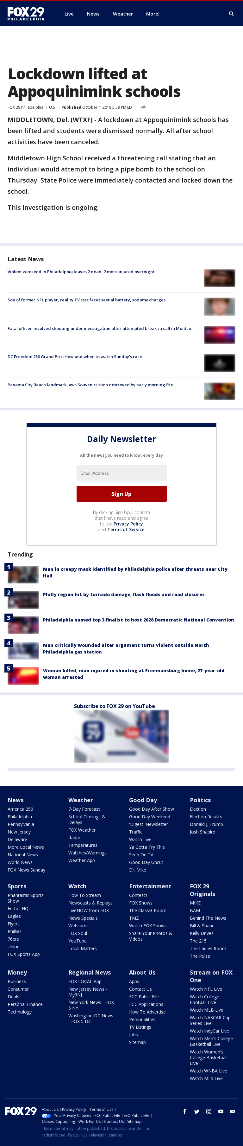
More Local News (26, 847)
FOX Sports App (24, 954)
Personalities (142, 1019)
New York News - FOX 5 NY (91, 1005)
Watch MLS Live (206, 1078)
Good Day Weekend (149, 817)
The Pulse (200, 956)
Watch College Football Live (204, 999)
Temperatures (82, 845)
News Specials (83, 918)
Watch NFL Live (206, 989)
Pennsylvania (21, 824)
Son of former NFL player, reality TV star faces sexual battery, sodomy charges (86, 300)
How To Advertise (147, 1012)
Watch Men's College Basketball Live (211, 1041)
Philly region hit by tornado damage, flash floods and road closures (124, 594)
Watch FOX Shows (148, 926)
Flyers (14, 924)
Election (198, 809)
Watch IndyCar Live (209, 1031)
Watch (77, 886)
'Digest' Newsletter (148, 824)
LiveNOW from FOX (88, 910)
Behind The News (208, 918)
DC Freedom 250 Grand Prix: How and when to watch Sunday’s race (75, 356)
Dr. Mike (137, 870)
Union (14, 946)
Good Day (143, 800)
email (233, 1111)
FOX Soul (77, 933)
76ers (13, 939)
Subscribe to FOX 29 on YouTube (114, 706)
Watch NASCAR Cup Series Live (210, 1020)
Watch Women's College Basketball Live (208, 1057)
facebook (185, 1111)
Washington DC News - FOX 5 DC (90, 1018)
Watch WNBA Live (208, 1071)
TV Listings (140, 1027)
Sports (17, 886)
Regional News (89, 972)
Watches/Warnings (87, 853)
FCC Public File (144, 997)
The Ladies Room (208, 948)
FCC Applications (146, 1004)
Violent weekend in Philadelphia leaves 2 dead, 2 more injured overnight (81, 271)
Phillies (15, 931)
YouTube (77, 941)
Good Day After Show (151, 809)
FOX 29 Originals (202, 890)
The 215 (198, 941)
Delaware (17, 839)
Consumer (18, 989)
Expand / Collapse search (231, 14)
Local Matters (82, 948)
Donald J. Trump (206, 824)
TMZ (134, 918)
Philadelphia (20, 817)
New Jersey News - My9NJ (87, 992)
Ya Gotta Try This (147, 847)
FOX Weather (82, 830)
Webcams (78, 926)
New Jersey (19, 832)
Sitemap (137, 1042)
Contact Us (140, 989)
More (152, 13)
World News (20, 862)
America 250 (20, 809)
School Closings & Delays (86, 819)
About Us (142, 972)
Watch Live (140, 839)
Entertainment (150, 886)
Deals (13, 997)
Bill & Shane (202, 926)
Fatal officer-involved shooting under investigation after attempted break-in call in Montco (99, 328)
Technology (20, 1012)
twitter (197, 1111)
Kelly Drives (202, 933)
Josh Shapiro (202, 832)
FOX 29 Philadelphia (25, 107)
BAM (195, 910)
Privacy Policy (128, 524)
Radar (74, 837)
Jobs (133, 1035)
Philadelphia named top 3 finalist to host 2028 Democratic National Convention (138, 620)
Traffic (135, 832)
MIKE (195, 903)
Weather (80, 800)
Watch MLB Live (206, 1010)
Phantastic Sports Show (26, 898)
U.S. (52, 107)
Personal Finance (25, 1004)
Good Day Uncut (146, 862)
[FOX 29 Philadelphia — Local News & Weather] (28, 13)
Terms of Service (125, 529)
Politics (200, 800)
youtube (221, 1111)
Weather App (81, 860)
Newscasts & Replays (90, 903)
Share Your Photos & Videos (150, 936)
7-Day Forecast (84, 809)
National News (23, 855)
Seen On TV (141, 855)
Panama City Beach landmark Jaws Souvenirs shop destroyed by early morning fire (90, 385)
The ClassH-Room (147, 910)
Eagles (14, 916)
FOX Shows (141, 903)
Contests (138, 895)
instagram (209, 1111)
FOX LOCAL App (85, 981)
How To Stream (84, 895)
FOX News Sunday (26, 870)
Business (17, 981)
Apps (134, 981)
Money (17, 972)
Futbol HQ (18, 908)
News (15, 800)
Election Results (206, 817)
